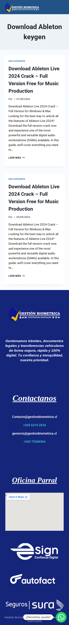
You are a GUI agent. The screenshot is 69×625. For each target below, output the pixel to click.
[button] (61, 617)
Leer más (16, 157)
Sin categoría (16, 61)
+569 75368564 (34, 441)
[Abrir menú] (61, 7)
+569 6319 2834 (34, 425)
